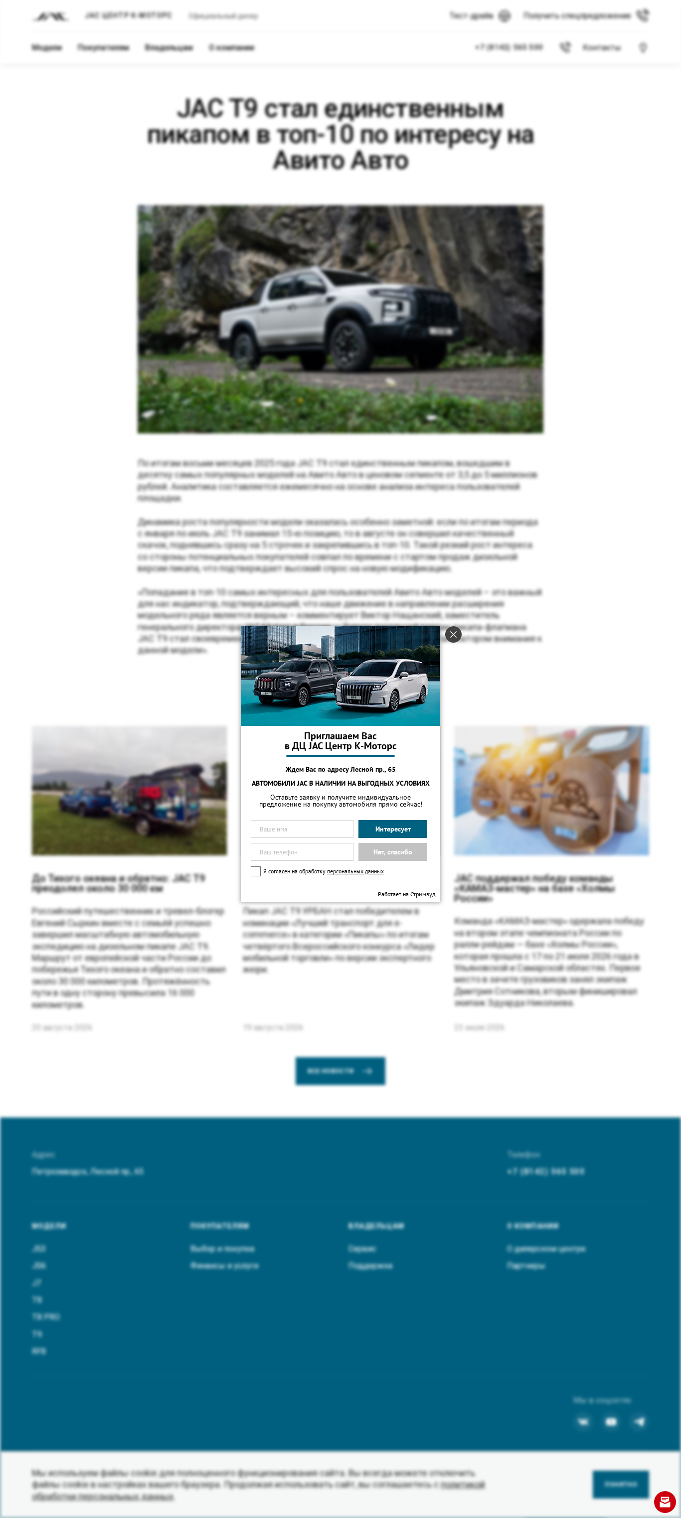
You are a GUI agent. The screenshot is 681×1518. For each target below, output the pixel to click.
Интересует (393, 829)
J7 (36, 1283)
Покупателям (103, 47)
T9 (37, 1334)
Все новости (331, 1071)
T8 (37, 1300)
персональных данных (355, 871)
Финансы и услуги (224, 1265)
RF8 (39, 1351)
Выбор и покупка (222, 1248)
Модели (47, 47)
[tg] (639, 1422)
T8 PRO (46, 1317)
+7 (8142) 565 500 (546, 1171)
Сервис (362, 1248)
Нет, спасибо (392, 851)
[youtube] (611, 1422)
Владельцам (169, 47)
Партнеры (526, 1265)
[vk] (583, 1422)
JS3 (39, 1248)
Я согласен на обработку (323, 871)
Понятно (621, 1484)
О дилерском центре (546, 1248)
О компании (231, 47)
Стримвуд (422, 894)
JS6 (39, 1265)
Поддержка (370, 1265)
